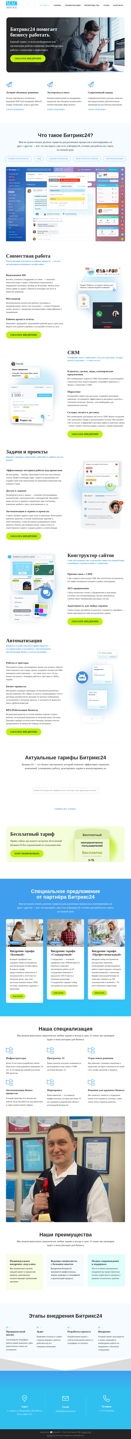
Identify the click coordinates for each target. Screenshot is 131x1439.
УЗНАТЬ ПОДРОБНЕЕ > (15, 110)
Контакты (118, 5)
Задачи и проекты (58, 159)
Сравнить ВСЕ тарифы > (65, 809)
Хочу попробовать (26, 853)
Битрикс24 (45, 5)
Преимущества (91, 5)
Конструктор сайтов (87, 159)
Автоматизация (114, 159)
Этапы (106, 5)
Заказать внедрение (27, 58)
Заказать (18, 996)
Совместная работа (18, 159)
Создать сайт (86, 1432)
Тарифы (57, 5)
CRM (39, 159)
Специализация (72, 5)
